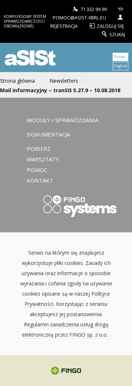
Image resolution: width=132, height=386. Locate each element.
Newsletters (64, 80)
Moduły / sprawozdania (62, 120)
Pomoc (37, 169)
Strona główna (17, 80)
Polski (119, 56)
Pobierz (39, 148)
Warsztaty (43, 159)
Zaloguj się (110, 26)
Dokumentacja (48, 134)
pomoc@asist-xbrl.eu (79, 17)
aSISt (29, 57)
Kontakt (40, 180)
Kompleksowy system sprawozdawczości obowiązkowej (25, 21)
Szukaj (117, 34)
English (120, 65)
